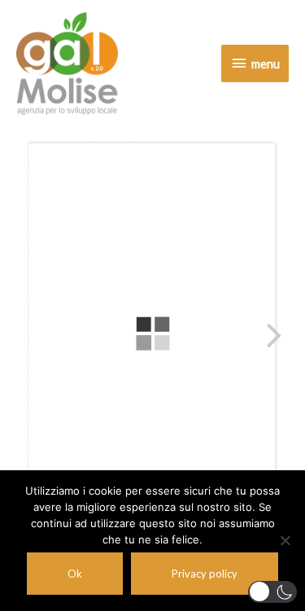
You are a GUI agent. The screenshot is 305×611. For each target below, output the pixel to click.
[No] (285, 540)
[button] (272, 592)
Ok (75, 573)
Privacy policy (204, 573)
